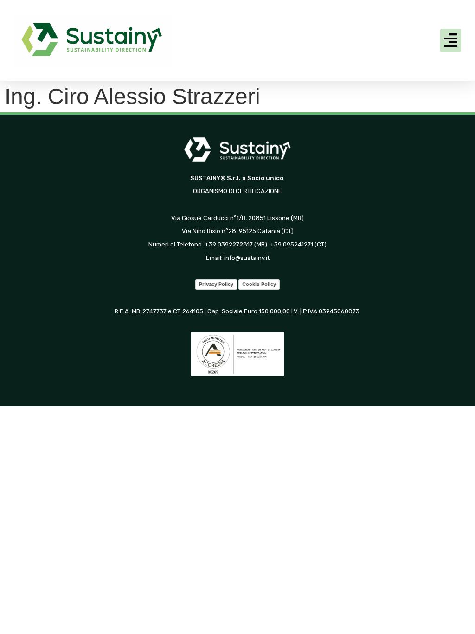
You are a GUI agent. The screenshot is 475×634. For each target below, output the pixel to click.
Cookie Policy (259, 284)
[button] (451, 40)
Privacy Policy (216, 284)
